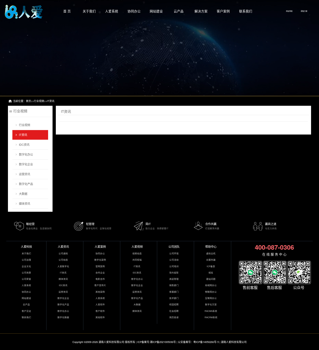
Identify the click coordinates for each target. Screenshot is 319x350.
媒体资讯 (24, 203)
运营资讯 (24, 174)
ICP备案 (211, 266)
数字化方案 (211, 304)
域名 (211, 272)
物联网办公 (211, 291)
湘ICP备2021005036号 (163, 342)
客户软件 (100, 311)
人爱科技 (26, 246)
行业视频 (39, 101)
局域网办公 (211, 285)
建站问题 (211, 279)
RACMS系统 (211, 311)
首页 (28, 101)
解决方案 (201, 11)
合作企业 (100, 272)
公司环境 (174, 253)
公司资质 (26, 272)
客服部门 (174, 291)
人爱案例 (100, 246)
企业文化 (26, 266)
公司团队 (174, 246)
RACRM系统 (211, 317)
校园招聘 (174, 304)
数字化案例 (100, 259)
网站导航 (289, 11)
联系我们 (245, 11)
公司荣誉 (26, 279)
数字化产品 (26, 184)
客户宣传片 (100, 285)
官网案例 (100, 266)
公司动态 (63, 259)
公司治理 (26, 259)
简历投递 (174, 317)
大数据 (23, 194)
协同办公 (134, 11)
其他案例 (100, 291)
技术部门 (174, 298)
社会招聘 (174, 311)
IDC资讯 (24, 144)
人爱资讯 (63, 246)
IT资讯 (50, 101)
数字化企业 (26, 164)
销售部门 (174, 285)
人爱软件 (100, 304)
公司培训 (174, 266)
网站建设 (156, 11)
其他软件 (100, 317)
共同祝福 (137, 259)
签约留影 (174, 272)
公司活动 (174, 259)
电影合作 (100, 279)
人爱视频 (137, 246)
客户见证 (26, 311)
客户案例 (223, 11)
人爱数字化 (63, 266)
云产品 (179, 11)
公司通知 (63, 253)
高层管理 (174, 279)
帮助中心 (210, 246)
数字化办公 (26, 154)
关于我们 (89, 11)
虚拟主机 (211, 253)
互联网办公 (211, 298)
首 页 (67, 11)
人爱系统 (111, 11)
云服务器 (211, 259)
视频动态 (137, 253)
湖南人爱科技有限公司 (111, 342)
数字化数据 (63, 317)
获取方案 (304, 11)
